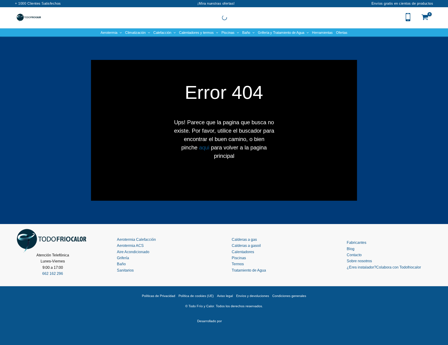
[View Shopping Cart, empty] (425, 17)
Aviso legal (225, 296)
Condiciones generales (289, 296)
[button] (119, 32)
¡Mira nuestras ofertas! (216, 3)
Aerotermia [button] (109, 32)
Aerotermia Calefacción (136, 240)
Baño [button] (246, 32)
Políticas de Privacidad (158, 296)
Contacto (354, 255)
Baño (121, 264)
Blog (350, 249)
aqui (204, 147)
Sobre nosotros (359, 261)
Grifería (123, 258)
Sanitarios (125, 270)
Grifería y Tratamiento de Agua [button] (281, 32)
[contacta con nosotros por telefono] (408, 17)
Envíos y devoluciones (252, 296)
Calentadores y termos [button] (196, 32)
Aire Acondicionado (133, 252)
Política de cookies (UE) (196, 296)
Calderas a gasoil (246, 246)
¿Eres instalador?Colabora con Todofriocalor (384, 267)
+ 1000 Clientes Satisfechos (38, 3)
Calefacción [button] (162, 32)
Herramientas (322, 32)
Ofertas (341, 32)
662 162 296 (52, 274)
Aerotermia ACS (130, 246)
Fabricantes (356, 243)
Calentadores (243, 252)
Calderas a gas (244, 240)
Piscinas (239, 258)
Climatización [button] (135, 32)
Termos (238, 264)
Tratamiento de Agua (249, 270)
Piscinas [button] (227, 32)
